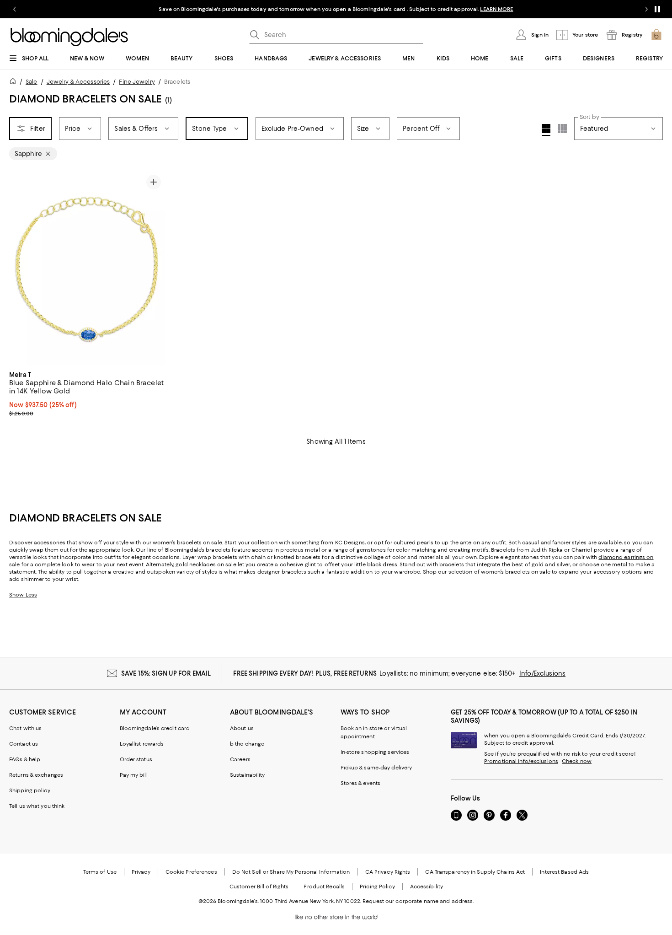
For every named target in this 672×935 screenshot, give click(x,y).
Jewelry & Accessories (78, 81)
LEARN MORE (496, 9)
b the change (247, 744)
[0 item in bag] (656, 35)
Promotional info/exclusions (521, 761)
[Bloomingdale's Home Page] (69, 37)
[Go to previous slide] (14, 9)
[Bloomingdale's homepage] (14, 82)
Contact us (23, 744)
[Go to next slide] (646, 9)
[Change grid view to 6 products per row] (562, 128)
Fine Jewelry (137, 81)
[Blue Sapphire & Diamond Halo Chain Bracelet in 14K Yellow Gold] (87, 268)
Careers (240, 759)
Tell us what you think (36, 806)
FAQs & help (24, 759)
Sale (31, 81)
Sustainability (247, 775)
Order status (136, 759)
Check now (577, 761)
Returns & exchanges (36, 775)
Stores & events (361, 783)
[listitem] (336, 9)
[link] (87, 393)
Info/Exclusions (542, 673)
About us (242, 728)
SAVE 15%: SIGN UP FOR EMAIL (166, 673)
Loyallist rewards (142, 744)
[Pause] (657, 9)
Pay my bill (134, 775)
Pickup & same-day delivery (376, 767)
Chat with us (25, 728)
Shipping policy (29, 790)
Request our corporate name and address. (418, 901)
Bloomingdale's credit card (155, 728)
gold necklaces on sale (206, 564)
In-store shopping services (375, 752)
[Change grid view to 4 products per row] (546, 130)
